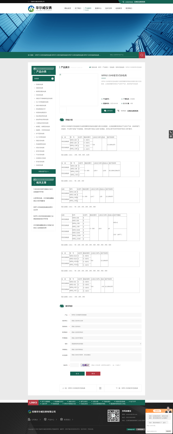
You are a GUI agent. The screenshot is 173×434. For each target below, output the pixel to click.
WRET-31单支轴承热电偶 (75, 55)
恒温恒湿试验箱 (120, 401)
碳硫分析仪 (72, 401)
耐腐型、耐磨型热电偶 (43, 126)
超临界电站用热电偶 (42, 119)
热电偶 (36, 78)
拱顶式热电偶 (40, 161)
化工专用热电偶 (41, 137)
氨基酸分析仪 (59, 401)
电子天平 (133, 401)
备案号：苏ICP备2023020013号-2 (70, 429)
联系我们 (67, 420)
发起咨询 (168, 431)
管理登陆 (140, 429)
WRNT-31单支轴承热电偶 (91, 55)
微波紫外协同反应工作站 (118, 403)
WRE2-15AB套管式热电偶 (76, 388)
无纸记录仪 (84, 403)
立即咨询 (110, 111)
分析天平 (44, 403)
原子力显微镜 (46, 401)
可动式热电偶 (40, 154)
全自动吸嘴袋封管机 (99, 403)
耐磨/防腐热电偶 (41, 91)
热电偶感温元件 (41, 109)
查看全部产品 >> (44, 171)
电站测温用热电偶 (41, 116)
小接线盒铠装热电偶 (42, 123)
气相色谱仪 (107, 401)
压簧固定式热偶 (41, 158)
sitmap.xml (131, 429)
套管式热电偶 (40, 151)
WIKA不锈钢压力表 (70, 403)
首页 (99, 67)
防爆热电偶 (39, 84)
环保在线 (90, 429)
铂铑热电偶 (39, 165)
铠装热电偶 (39, 95)
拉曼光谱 (95, 401)
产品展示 (105, 67)
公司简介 (35, 420)
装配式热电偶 (40, 140)
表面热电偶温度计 (41, 112)
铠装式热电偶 (40, 147)
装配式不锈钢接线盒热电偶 (44, 98)
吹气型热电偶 (40, 133)
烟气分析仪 (84, 401)
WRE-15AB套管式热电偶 (130, 388)
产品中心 (51, 420)
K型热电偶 (56, 403)
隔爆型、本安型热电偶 (43, 130)
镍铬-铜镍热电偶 (41, 105)
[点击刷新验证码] (85, 365)
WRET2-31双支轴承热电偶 (43, 55)
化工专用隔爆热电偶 (42, 102)
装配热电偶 (39, 88)
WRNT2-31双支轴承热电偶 (59, 55)
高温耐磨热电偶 (41, 144)
